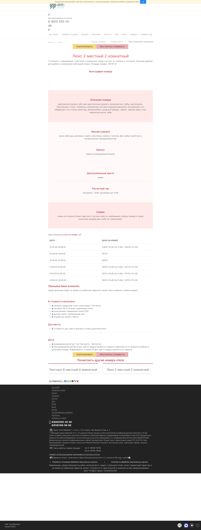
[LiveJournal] (75, 381)
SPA (116, 34)
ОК (143, 2)
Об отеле (53, 34)
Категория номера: (76, 481)
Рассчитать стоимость (112, 46)
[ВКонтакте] (65, 381)
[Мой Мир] (72, 381)
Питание (95, 34)
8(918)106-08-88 (61, 425)
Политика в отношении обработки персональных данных (74, 462)
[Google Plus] (77, 381)
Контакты (56, 415)
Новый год (146, 34)
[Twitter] (68, 381)
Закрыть (124, 514)
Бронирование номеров (62, 412)
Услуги (107, 34)
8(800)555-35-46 (62, 422)
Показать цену (84, 504)
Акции (84, 34)
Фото (124, 34)
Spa (53, 401)
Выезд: (72, 496)
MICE (54, 404)
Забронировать (84, 46)
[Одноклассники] (70, 381)
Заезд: (71, 488)
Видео (134, 34)
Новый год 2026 (59, 418)
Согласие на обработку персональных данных (129, 462)
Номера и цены (70, 34)
